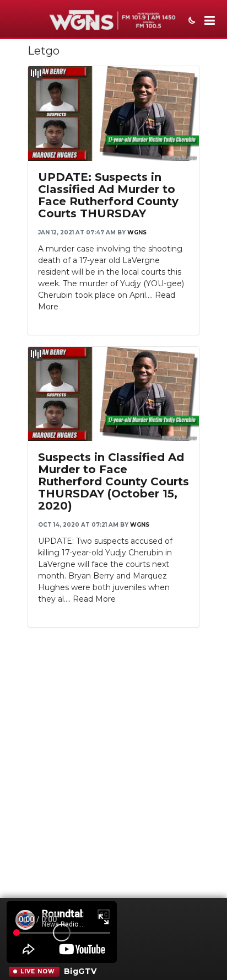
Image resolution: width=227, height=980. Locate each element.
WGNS (137, 232)
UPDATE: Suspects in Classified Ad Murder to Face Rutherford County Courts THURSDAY (108, 195)
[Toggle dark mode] (190, 21)
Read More (94, 599)
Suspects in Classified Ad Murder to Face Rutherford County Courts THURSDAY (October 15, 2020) (113, 481)
